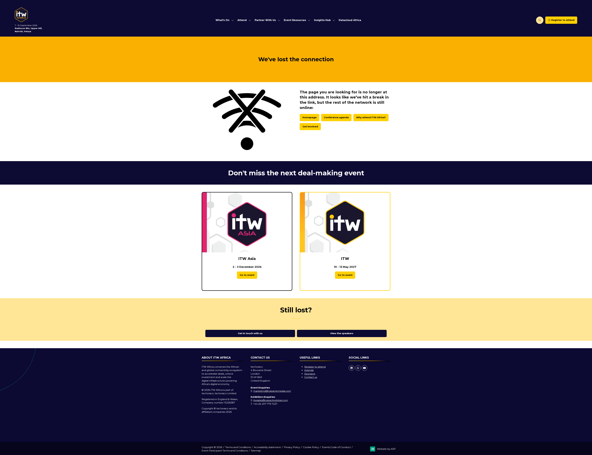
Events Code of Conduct (336, 447)
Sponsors (309, 373)
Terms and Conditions (238, 447)
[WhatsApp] (358, 368)
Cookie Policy (311, 447)
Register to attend (315, 366)
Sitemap (256, 450)
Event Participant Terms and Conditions (225, 450)
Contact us (310, 377)
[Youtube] (364, 368)
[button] (539, 20)
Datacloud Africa (350, 20)
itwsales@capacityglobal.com (270, 400)
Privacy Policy (292, 447)
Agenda (309, 370)
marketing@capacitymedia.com (272, 391)
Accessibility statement (267, 447)
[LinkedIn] (351, 368)
